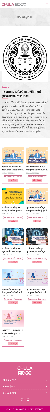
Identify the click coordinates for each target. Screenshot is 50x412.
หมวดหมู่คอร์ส (9, 386)
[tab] (25, 380)
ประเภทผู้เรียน (9, 392)
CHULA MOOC (9, 380)
